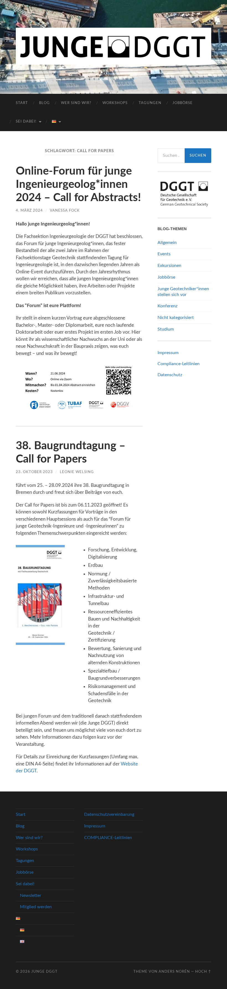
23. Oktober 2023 (34, 472)
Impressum (168, 353)
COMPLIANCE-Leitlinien (108, 837)
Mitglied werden (36, 907)
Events (164, 254)
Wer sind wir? (76, 103)
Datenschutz (170, 375)
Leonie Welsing (77, 472)
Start (22, 103)
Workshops (115, 103)
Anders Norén (174, 971)
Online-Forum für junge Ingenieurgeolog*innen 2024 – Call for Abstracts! (78, 184)
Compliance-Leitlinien (179, 364)
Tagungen (150, 103)
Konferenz (167, 306)
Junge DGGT (44, 971)
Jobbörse (182, 103)
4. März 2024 (29, 210)
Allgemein (167, 242)
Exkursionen (169, 265)
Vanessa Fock (65, 210)
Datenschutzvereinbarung (109, 814)
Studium (166, 329)
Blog (44, 103)
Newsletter (30, 895)
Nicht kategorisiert (176, 317)
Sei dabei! (26, 121)
